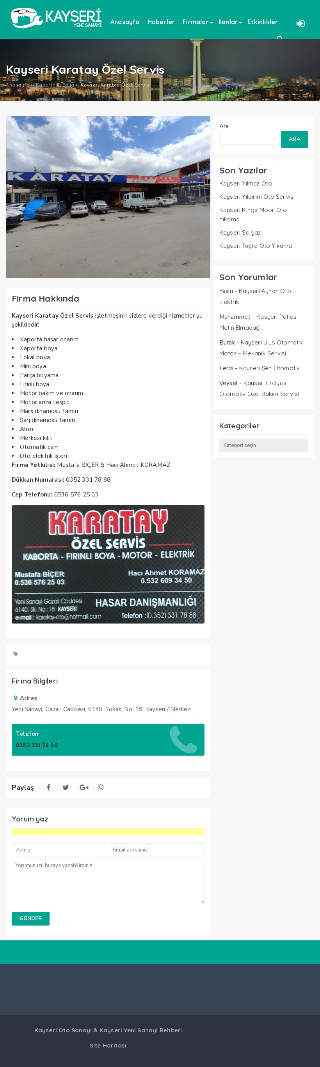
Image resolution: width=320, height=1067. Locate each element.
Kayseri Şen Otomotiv (269, 368)
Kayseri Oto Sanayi (63, 1030)
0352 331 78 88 (37, 745)
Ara (224, 126)
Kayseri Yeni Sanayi (129, 1030)
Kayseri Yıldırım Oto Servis (256, 196)
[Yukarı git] (306, 1053)
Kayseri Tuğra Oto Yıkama (255, 245)
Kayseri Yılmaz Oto (245, 183)
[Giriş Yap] (300, 23)
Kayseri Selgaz (240, 232)
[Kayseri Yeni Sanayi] (56, 31)
